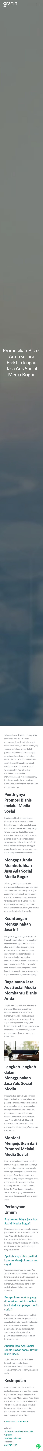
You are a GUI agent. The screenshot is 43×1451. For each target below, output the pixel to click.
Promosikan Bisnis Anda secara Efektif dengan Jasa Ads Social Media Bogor (21, 362)
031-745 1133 (10, 1445)
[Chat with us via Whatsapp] (38, 1446)
